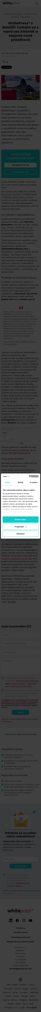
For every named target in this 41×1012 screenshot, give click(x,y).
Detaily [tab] (20, 482)
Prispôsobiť (19, 526)
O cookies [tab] (34, 482)
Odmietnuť (20, 534)
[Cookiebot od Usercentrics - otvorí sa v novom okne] (29, 476)
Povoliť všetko (20, 519)
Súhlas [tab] (7, 482)
